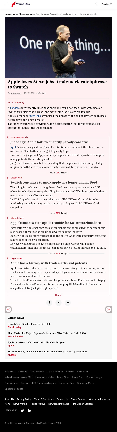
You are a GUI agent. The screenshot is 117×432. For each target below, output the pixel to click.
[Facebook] (49, 303)
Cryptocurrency (55, 371)
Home (8, 14)
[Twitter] (58, 303)
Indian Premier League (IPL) (18, 377)
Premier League (95, 377)
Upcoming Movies (86, 383)
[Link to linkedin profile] (29, 410)
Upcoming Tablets (14, 389)
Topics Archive (37, 404)
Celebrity (23, 371)
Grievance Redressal (99, 399)
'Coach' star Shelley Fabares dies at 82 (29, 324)
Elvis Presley (14, 327)
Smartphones (11, 383)
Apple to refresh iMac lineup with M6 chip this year (36, 342)
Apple (13, 147)
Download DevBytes (58, 404)
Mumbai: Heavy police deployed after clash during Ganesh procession (47, 351)
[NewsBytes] (20, 4)
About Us (9, 399)
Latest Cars (77, 377)
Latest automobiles (44, 377)
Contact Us (62, 399)
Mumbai (12, 354)
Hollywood (82, 371)
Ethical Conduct (78, 399)
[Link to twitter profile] (22, 410)
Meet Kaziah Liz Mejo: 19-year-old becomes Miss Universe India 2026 (47, 333)
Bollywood (10, 371)
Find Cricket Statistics (82, 404)
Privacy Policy (24, 399)
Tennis (24, 383)
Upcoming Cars (66, 383)
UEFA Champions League (43, 383)
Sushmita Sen (15, 336)
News (15, 14)
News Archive (20, 404)
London (14, 108)
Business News (27, 14)
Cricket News (37, 371)
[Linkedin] (68, 303)
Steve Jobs (35, 116)
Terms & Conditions (44, 399)
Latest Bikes (63, 377)
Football (70, 371)
